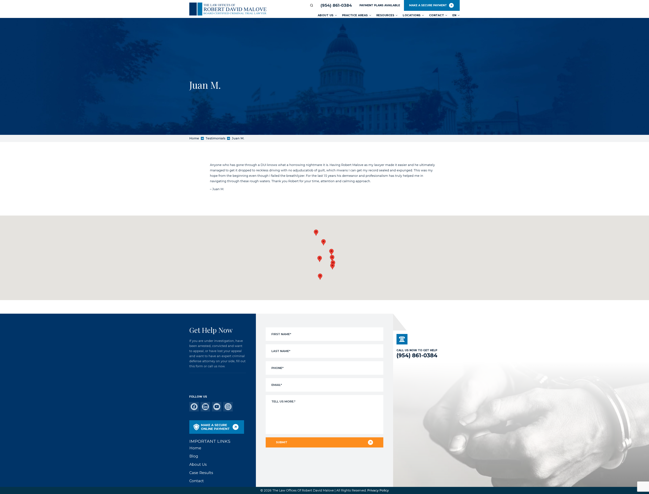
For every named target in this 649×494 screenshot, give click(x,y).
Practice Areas (355, 15)
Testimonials (215, 138)
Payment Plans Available (379, 5)
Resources (385, 15)
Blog (193, 456)
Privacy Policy (378, 490)
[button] (332, 266)
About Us (326, 15)
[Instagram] (228, 406)
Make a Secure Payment (428, 5)
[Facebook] (194, 406)
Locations (412, 15)
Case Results (201, 472)
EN (454, 15)
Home (194, 138)
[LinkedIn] (205, 406)
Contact (436, 15)
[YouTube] (216, 406)
